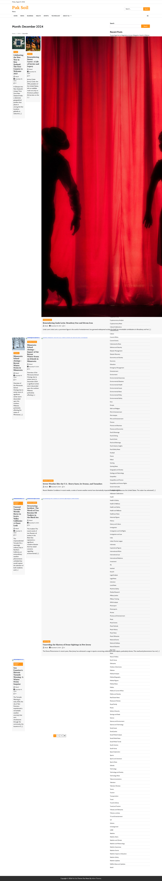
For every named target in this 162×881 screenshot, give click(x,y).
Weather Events (32, 341)
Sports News (113, 762)
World (111, 867)
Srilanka (112, 765)
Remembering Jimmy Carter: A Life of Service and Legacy (33, 61)
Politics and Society (115, 694)
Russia (112, 708)
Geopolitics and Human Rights (118, 483)
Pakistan (112, 670)
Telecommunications (116, 779)
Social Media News (115, 738)
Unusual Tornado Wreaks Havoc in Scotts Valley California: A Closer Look (18, 516)
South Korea (113, 748)
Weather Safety (114, 857)
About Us (66, 16)
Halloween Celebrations (116, 493)
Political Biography (115, 677)
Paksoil (17, 76)
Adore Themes (96, 878)
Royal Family (113, 704)
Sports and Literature (116, 759)
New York (112, 650)
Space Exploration (115, 752)
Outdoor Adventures (116, 667)
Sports (46, 16)
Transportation (114, 796)
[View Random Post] (147, 15)
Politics (30, 54)
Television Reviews (115, 786)
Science (112, 718)
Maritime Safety (32, 502)
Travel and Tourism (115, 806)
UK (111, 820)
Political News (114, 684)
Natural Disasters (115, 646)
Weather (16, 353)
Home (15, 16)
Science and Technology (116, 724)
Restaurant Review (115, 701)
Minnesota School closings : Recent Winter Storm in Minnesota (18, 363)
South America (114, 745)
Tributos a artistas (115, 813)
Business (30, 16)
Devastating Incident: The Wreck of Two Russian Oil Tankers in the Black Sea (33, 512)
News (22, 16)
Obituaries (113, 663)
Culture (112, 334)
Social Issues (113, 728)
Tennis (112, 789)
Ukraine (112, 823)
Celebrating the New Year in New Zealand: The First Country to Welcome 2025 (18, 64)
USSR (111, 830)
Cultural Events (114, 330)
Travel (15, 52)
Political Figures (114, 680)
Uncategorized (114, 827)
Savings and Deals (115, 714)
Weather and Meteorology (117, 843)
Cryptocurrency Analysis (117, 320)
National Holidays (115, 643)
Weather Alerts (114, 837)
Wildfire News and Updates (117, 864)
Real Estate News (115, 697)
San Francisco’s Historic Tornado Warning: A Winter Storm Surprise (18, 676)
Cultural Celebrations (116, 327)
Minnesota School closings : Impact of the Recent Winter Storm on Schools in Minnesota (33, 353)
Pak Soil (20, 7)
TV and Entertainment (116, 816)
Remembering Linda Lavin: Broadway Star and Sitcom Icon (68, 323)
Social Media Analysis (116, 735)
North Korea (113, 660)
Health (38, 16)
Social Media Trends (115, 741)
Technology (55, 16)
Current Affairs (114, 337)
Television (113, 782)
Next (64, 735)
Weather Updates (48, 480)
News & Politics (114, 657)
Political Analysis (114, 673)
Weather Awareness (115, 847)
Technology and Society (116, 772)
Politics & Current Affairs (117, 691)
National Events (114, 640)
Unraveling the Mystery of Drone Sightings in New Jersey (67, 644)
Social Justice (113, 731)
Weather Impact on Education (118, 854)
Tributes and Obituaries (116, 809)
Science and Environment (117, 721)
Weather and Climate (116, 840)
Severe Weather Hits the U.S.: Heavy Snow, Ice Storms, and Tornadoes (72, 484)
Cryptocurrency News (116, 323)
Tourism (112, 792)
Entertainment (47, 320)
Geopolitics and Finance (116, 480)
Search (112, 23)
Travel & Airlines (114, 803)
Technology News (115, 776)
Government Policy (115, 490)
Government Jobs (115, 487)
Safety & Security (115, 711)
